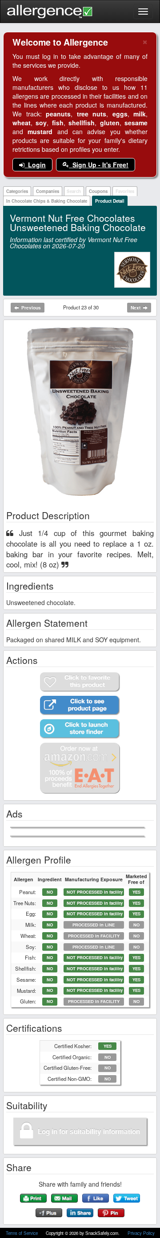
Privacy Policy (141, 1233)
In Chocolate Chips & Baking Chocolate (46, 201)
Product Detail (109, 201)
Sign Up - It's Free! (98, 164)
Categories (17, 191)
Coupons (98, 191)
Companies (47, 191)
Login (35, 164)
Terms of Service (22, 1233)
